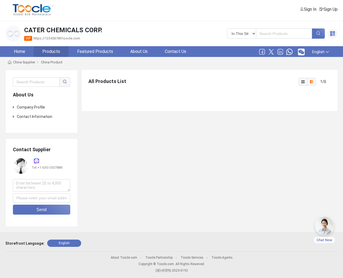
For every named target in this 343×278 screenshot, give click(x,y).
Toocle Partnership (159, 257)
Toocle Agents (222, 257)
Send (41, 209)
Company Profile (31, 107)
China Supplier (24, 62)
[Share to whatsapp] (289, 52)
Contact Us (175, 51)
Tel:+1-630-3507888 (47, 167)
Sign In (310, 9)
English (64, 243)
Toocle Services (192, 257)
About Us (139, 51)
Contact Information (34, 116)
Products (51, 51)
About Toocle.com (124, 257)
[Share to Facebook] (262, 52)
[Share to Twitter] (271, 52)
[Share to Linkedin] (280, 52)
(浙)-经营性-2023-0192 (171, 270)
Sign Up (330, 9)
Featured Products (95, 51)
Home (19, 51)
